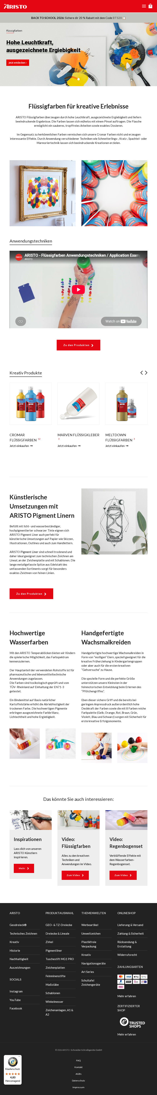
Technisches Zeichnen (23, 933)
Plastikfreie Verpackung (88, 944)
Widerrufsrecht (127, 954)
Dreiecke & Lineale (57, 933)
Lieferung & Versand (130, 925)
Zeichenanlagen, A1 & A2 (59, 1012)
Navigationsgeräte (93, 963)
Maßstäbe (52, 984)
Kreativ (14, 942)
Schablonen (53, 993)
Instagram (16, 991)
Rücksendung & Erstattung (127, 944)
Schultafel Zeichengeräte (90, 982)
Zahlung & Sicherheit (130, 933)
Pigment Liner (29, 552)
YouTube (15, 1000)
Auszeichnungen (20, 967)
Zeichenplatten (55, 967)
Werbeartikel (89, 925)
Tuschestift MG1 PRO (60, 959)
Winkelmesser (54, 1001)
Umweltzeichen (91, 933)
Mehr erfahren (126, 996)
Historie (15, 950)
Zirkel (49, 942)
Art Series (87, 971)
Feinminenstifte (55, 976)
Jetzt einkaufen (19, 445)
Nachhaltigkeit (19, 959)
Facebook (16, 1008)
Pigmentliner (54, 950)
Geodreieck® (18, 925)
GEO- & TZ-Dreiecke (59, 925)
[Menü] (19, 1057)
